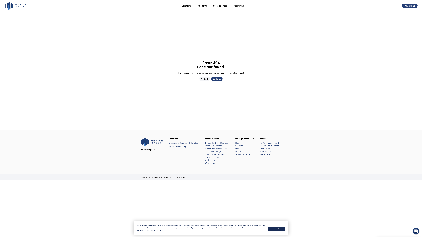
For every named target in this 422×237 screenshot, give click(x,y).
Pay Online (409, 5)
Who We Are (265, 154)
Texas (182, 143)
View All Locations (177, 147)
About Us (202, 5)
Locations (186, 5)
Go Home (217, 79)
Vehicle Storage (211, 160)
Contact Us (239, 146)
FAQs (237, 148)
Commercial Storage (213, 146)
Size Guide (239, 151)
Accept (276, 229)
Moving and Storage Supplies (217, 148)
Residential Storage (213, 151)
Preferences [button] (159, 230)
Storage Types (220, 5)
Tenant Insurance (242, 154)
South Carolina (191, 143)
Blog (237, 143)
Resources (239, 5)
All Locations (174, 143)
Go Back (204, 79)
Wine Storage (210, 163)
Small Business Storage (214, 154)
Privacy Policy (265, 151)
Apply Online (265, 148)
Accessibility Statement (269, 146)
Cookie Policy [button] (241, 228)
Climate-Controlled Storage (216, 143)
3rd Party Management (269, 143)
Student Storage (212, 157)
